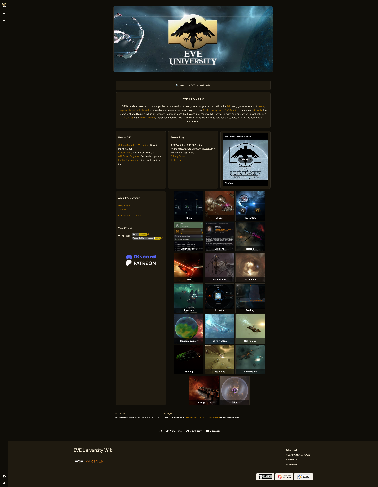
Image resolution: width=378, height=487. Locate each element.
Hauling (188, 371)
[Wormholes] (250, 267)
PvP (229, 106)
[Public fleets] (234, 390)
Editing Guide (178, 156)
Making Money (188, 248)
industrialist (143, 110)
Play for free (250, 218)
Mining (219, 218)
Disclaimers (291, 459)
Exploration (219, 279)
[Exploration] (219, 267)
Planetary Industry (188, 341)
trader (132, 110)
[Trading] (250, 296)
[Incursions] (219, 359)
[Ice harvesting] (219, 329)
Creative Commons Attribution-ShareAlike (202, 417)
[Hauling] (188, 359)
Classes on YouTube (128, 215)
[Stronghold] (204, 390)
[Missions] (219, 236)
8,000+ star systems (213, 110)
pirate (261, 106)
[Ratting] (250, 236)
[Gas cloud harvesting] (250, 329)
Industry (219, 310)
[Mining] (219, 206)
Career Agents (125, 152)
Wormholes (250, 279)
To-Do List (176, 160)
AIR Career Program (128, 156)
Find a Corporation (128, 160)
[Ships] (188, 206)
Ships (189, 218)
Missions (219, 248)
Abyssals (189, 310)
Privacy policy (292, 450)
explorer (124, 110)
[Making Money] (188, 236)
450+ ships (232, 110)
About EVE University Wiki (298, 455)
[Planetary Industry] (188, 329)
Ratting (250, 248)
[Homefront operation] (250, 359)
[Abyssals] (188, 298)
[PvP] (188, 267)
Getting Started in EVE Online (133, 145)
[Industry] (219, 296)
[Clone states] (250, 206)
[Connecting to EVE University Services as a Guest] (141, 257)
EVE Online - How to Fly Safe (238, 136)
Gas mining (250, 341)
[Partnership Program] (89, 461)
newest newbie (147, 117)
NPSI (234, 402)
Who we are (124, 205)
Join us (122, 209)
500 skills (257, 110)
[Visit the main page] (4, 5)
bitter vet (128, 117)
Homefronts (250, 371)
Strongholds (204, 402)
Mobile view (292, 464)
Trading (250, 310)
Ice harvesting (219, 341)
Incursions (219, 371)
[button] (245, 159)
